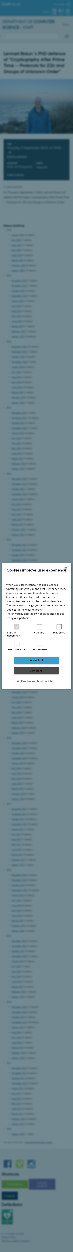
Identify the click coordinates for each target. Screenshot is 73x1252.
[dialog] (36, 626)
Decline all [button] (36, 670)
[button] (36, 681)
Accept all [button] (36, 660)
